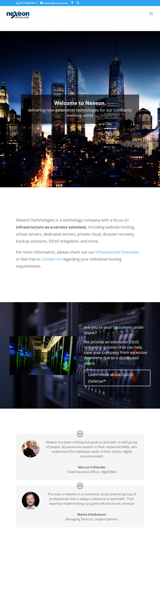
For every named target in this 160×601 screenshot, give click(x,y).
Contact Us (51, 259)
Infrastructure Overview (117, 252)
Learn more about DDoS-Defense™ (110, 378)
